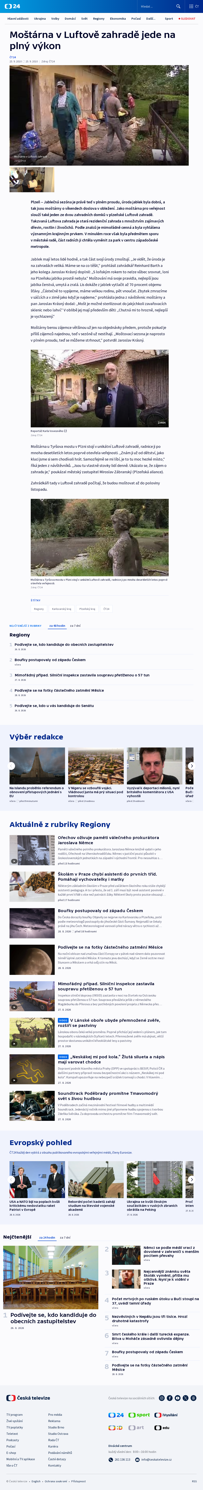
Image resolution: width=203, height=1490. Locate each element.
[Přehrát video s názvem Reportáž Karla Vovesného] (100, 388)
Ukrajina (40, 18)
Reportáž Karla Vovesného (47, 431)
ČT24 (13, 57)
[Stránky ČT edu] (161, 1427)
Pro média (55, 1415)
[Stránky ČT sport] (139, 1415)
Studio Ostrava (58, 1434)
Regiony (98, 18)
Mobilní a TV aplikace (20, 1459)
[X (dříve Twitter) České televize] (185, 1398)
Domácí (70, 18)
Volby (55, 18)
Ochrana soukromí (56, 1481)
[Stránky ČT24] (116, 1415)
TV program (14, 1415)
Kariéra (53, 1446)
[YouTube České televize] (177, 1398)
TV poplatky (14, 1427)
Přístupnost (78, 1481)
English (36, 1481)
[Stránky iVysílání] (166, 1415)
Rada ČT (53, 1440)
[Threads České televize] (193, 1398)
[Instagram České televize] (162, 1398)
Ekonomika (118, 18)
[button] (100, 389)
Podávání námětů (60, 1453)
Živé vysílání (14, 1421)
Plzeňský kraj (87, 609)
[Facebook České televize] (170, 1398)
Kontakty (54, 1465)
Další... (150, 18)
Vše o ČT (12, 1465)
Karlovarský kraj (61, 609)
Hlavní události (18, 18)
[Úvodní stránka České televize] (28, 1398)
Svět (84, 18)
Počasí (136, 18)
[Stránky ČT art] (136, 1427)
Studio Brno (56, 1427)
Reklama (54, 1421)
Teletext (12, 1434)
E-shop (11, 1453)
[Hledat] (178, 6)
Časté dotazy (57, 1459)
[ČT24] (12, 6)
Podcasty (12, 1440)
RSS (194, 1481)
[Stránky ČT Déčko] (115, 1427)
